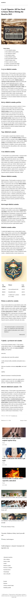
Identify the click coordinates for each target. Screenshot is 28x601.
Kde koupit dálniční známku (11, 58)
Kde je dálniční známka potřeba (11, 51)
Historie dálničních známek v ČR (12, 65)
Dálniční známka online (10, 60)
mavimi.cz (3, 2)
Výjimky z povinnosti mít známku (12, 63)
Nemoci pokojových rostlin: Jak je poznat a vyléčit (14, 497)
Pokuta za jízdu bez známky (11, 61)
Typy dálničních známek (10, 53)
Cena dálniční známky (10, 55)
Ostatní (25, 420)
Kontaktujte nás (14, 415)
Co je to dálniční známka (10, 50)
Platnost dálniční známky (10, 56)
